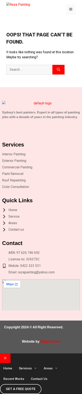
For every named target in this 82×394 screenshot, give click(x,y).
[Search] (58, 70)
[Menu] (71, 9)
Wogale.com (50, 341)
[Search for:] (29, 70)
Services (25, 368)
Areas (48, 368)
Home (7, 368)
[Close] (5, 358)
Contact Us (39, 379)
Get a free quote (21, 389)
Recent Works (13, 379)
